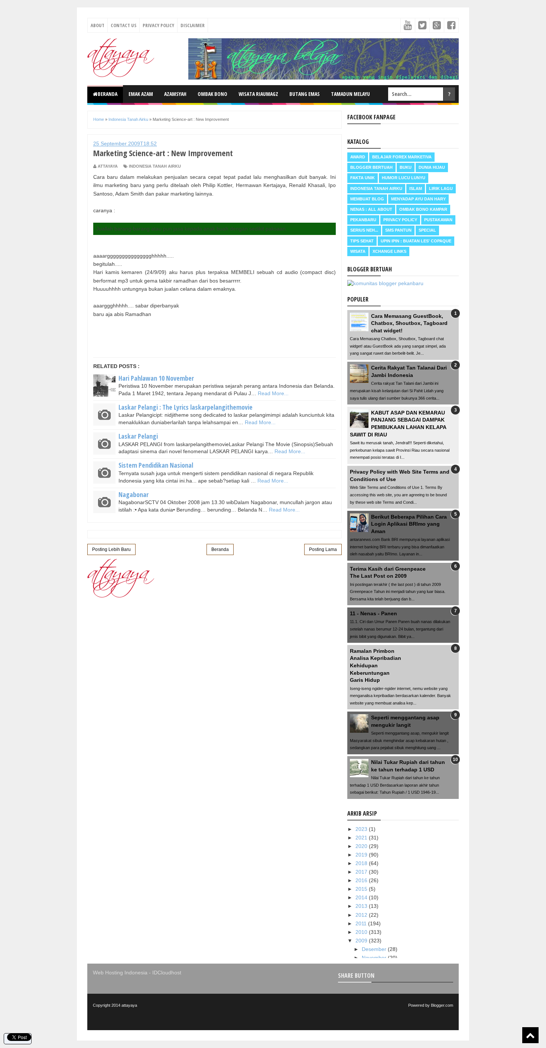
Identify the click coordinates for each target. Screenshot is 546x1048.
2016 (362, 880)
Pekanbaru (363, 219)
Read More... (273, 393)
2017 (362, 872)
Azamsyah (175, 93)
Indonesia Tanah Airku (155, 166)
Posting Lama (323, 549)
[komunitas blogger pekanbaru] (385, 283)
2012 (362, 915)
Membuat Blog (367, 199)
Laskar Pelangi (138, 436)
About (97, 25)
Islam (415, 188)
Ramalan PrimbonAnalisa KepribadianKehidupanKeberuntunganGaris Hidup (375, 665)
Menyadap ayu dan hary (418, 199)
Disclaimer (193, 25)
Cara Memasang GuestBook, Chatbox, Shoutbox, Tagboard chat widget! (409, 323)
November (375, 958)
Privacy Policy (158, 25)
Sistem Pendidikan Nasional (155, 465)
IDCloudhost (166, 973)
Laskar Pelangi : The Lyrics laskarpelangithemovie (185, 407)
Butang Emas (304, 93)
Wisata (357, 251)
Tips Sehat (362, 241)
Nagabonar (133, 494)
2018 (362, 863)
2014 (362, 897)
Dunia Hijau (432, 167)
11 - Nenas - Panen (373, 613)
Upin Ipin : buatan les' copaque (416, 241)
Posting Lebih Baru (111, 549)
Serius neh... (364, 230)
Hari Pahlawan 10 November (156, 378)
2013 (362, 906)
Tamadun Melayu (350, 93)
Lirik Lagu (441, 188)
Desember (375, 949)
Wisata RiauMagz (258, 93)
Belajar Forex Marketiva (402, 157)
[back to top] (530, 1035)
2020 (362, 846)
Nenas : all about (371, 209)
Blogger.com (442, 1005)
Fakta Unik (362, 177)
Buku (406, 167)
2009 (362, 941)
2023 (362, 829)
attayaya (129, 1005)
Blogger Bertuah (371, 167)
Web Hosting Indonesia (120, 973)
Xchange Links (389, 251)
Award (357, 157)
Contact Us (123, 25)
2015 (362, 889)
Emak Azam (141, 93)
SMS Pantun (398, 230)
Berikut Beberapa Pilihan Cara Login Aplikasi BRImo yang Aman (409, 524)
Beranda (107, 93)
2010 (362, 932)
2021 (362, 838)
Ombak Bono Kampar (423, 209)
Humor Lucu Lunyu (403, 177)
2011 (361, 923)
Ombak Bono (212, 93)
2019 (362, 855)
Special (427, 230)
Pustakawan (438, 219)
